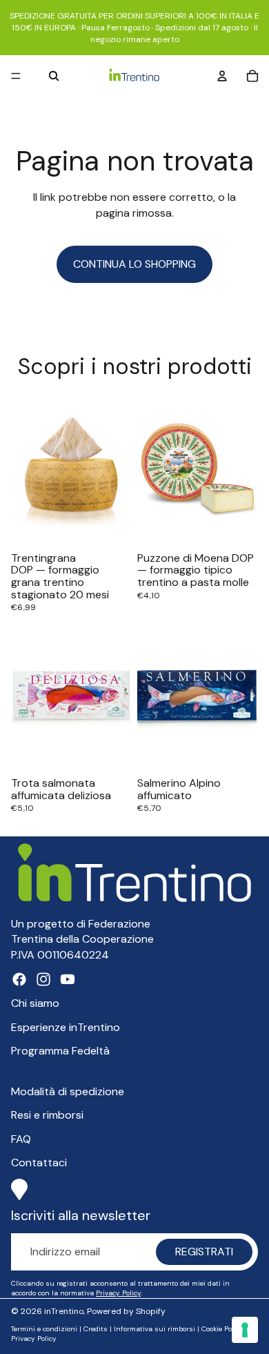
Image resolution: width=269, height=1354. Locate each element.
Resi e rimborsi (47, 1115)
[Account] (222, 76)
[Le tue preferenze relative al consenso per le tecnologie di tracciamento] (245, 1330)
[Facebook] (19, 979)
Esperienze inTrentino (65, 1027)
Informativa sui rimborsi (154, 1328)
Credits (95, 1328)
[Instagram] (43, 979)
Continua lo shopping (134, 264)
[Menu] (16, 76)
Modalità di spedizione (67, 1091)
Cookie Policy (222, 1328)
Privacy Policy (118, 1292)
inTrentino (63, 1311)
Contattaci (39, 1162)
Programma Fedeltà (60, 1050)
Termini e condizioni (44, 1328)
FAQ (21, 1139)
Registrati (204, 1251)
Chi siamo (35, 1003)
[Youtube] (67, 979)
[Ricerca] (54, 76)
